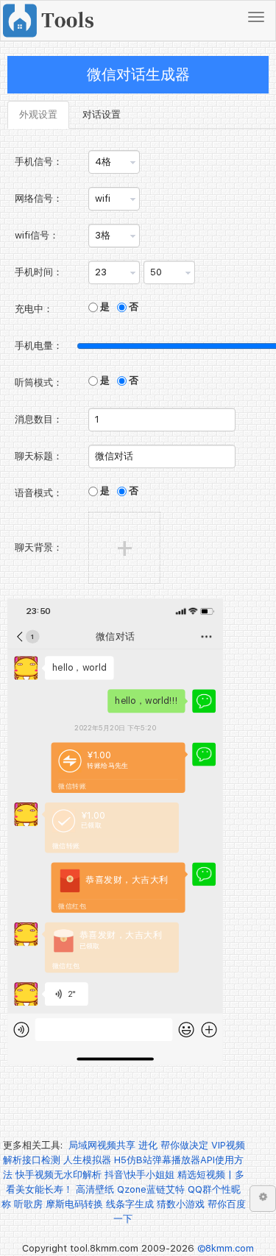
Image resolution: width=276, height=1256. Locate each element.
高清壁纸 (95, 1189)
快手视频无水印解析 (58, 1174)
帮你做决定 (184, 1145)
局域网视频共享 (101, 1145)
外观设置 (38, 114)
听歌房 (28, 1204)
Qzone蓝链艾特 (151, 1189)
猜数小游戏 (181, 1204)
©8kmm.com (225, 1248)
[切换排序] (263, 1198)
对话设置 (101, 114)
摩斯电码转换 (74, 1204)
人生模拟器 (87, 1159)
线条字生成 (130, 1204)
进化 (148, 1145)
